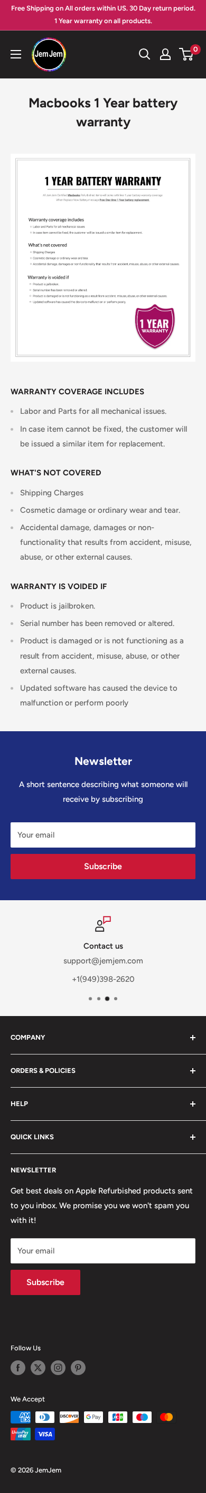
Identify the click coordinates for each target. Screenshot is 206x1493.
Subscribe (103, 866)
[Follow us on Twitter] (38, 1367)
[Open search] (145, 54)
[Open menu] (16, 54)
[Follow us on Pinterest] (78, 1367)
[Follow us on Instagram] (58, 1367)
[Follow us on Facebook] (18, 1367)
